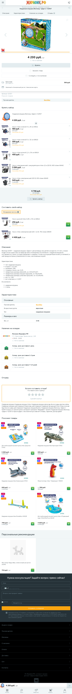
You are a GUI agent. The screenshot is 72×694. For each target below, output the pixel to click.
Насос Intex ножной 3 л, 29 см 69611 (25, 127)
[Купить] (32, 453)
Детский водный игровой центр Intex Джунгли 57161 (16, 446)
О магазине (6, 643)
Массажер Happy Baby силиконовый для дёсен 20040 (16, 563)
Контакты (5, 668)
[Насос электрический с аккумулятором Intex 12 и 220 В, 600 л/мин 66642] (6, 168)
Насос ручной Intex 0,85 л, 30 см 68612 (26, 219)
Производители (7, 631)
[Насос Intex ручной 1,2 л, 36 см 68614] (6, 155)
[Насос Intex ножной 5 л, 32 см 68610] (6, 142)
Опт (3, 662)
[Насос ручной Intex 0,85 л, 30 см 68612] (6, 222)
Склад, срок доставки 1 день (23, 346)
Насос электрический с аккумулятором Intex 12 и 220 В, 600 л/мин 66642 (38, 165)
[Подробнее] (32, 570)
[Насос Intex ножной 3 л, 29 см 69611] (6, 129)
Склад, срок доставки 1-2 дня (23, 355)
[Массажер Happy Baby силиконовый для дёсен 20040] (18, 550)
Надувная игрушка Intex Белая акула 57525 (15, 481)
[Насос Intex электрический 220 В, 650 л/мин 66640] (6, 181)
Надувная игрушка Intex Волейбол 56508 (14, 516)
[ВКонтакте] (36, 680)
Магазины (5, 637)
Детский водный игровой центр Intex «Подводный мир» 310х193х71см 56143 (53, 517)
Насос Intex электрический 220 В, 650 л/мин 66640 (30, 178)
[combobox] (5, 588)
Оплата (4, 649)
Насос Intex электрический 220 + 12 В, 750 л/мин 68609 (31, 232)
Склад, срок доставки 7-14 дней (24, 365)
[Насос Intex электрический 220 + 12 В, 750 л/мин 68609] (6, 234)
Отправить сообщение (36, 608)
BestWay (47, 100)
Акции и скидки (7, 625)
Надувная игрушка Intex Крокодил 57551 (50, 445)
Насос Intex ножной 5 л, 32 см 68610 (25, 140)
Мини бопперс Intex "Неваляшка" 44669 (50, 481)
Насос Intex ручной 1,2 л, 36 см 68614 (25, 152)
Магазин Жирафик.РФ (20, 334)
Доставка (5, 655)
